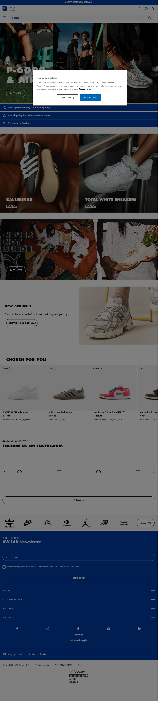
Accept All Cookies (90, 97)
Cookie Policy (85, 88)
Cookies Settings (67, 97)
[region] (80, 88)
